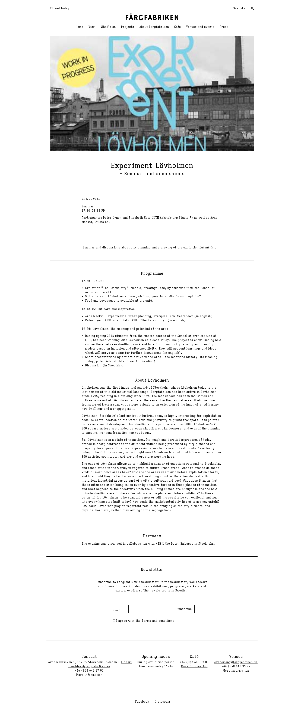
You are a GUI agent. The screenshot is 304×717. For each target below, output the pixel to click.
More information (89, 675)
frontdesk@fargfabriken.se (89, 666)
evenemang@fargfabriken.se (236, 662)
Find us (126, 662)
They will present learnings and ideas (187, 348)
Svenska (239, 8)
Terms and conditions (158, 621)
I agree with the (144, 621)
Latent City (208, 247)
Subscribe (184, 609)
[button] (252, 9)
